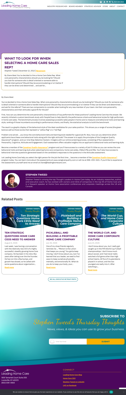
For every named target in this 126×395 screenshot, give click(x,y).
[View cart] (101, 2)
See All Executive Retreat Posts (63, 279)
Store (105, 6)
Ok (111, 392)
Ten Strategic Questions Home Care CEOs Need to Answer (20, 236)
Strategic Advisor (92, 6)
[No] (124, 392)
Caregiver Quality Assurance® (35, 147)
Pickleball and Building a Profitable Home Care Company (62, 236)
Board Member (76, 6)
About (112, 6)
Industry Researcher (57, 6)
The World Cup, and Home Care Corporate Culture (104, 236)
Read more (9, 267)
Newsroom (40, 71)
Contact (121, 6)
